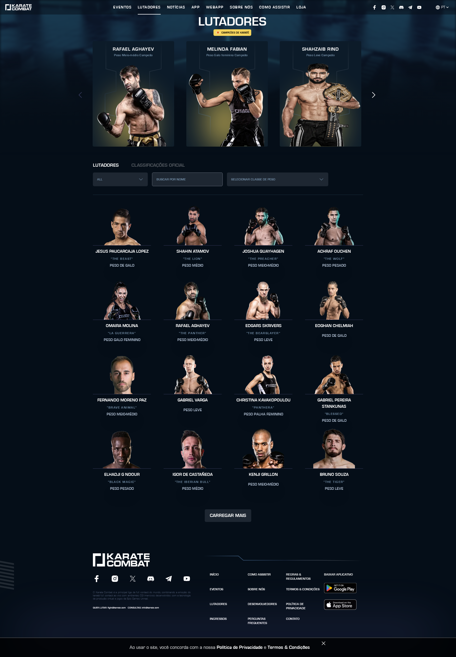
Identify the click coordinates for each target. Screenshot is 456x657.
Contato (293, 618)
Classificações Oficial (158, 165)
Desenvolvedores (262, 604)
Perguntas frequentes (257, 621)
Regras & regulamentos (298, 576)
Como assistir (259, 574)
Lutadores (106, 165)
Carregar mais (228, 515)
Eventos (216, 589)
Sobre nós (256, 589)
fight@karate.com (117, 608)
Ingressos (218, 618)
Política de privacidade (296, 606)
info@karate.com (150, 608)
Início (214, 574)
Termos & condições (303, 589)
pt (443, 7)
